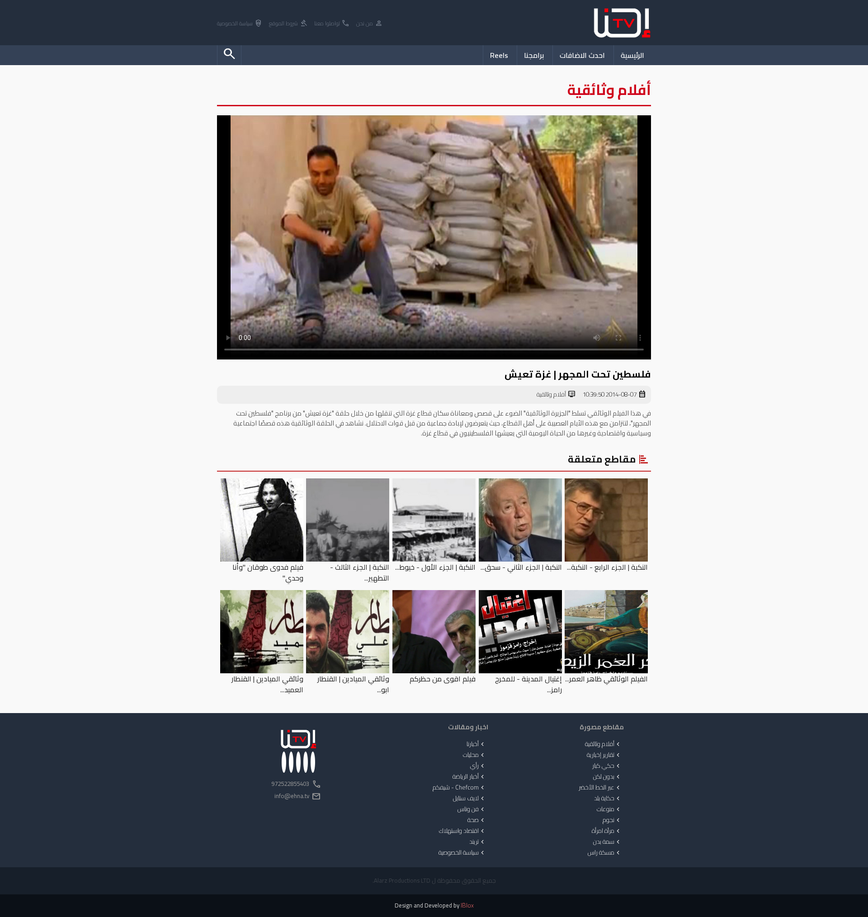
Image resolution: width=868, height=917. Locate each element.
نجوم (612, 820)
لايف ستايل (469, 798)
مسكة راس (605, 852)
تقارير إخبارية (604, 755)
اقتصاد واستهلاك (462, 831)
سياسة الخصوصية (240, 23)
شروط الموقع (288, 23)
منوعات (609, 809)
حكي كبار (607, 766)
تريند (477, 842)
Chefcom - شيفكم (459, 787)
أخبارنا (476, 744)
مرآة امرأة (607, 831)
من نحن (369, 23)
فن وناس (472, 809)
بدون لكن (607, 776)
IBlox (467, 905)
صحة (476, 820)
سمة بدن (607, 842)
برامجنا (534, 55)
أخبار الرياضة (469, 776)
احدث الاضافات (582, 55)
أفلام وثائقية (556, 394)
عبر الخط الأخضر (600, 787)
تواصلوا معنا (332, 23)
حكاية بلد (608, 798)
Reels (499, 55)
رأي (478, 766)
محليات (474, 755)
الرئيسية (632, 55)
